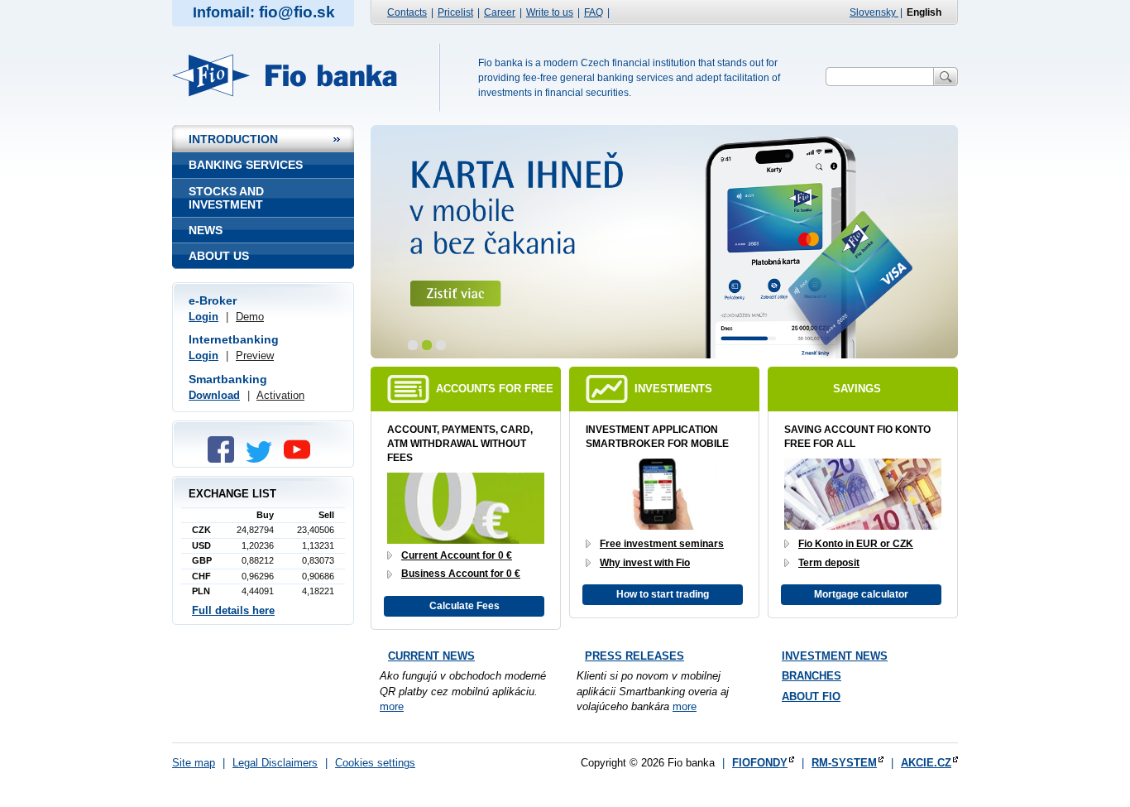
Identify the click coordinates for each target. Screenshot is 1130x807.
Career (499, 12)
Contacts (407, 12)
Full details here (233, 610)
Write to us (549, 12)
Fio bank (294, 75)
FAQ (593, 12)
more (392, 706)
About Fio (811, 696)
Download (214, 395)
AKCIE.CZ (926, 763)
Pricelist (455, 12)
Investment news (835, 656)
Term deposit (828, 563)
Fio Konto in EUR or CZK (855, 544)
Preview (255, 355)
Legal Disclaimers (275, 763)
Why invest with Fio (645, 563)
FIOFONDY (760, 763)
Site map (193, 763)
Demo (250, 316)
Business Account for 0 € (460, 573)
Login (203, 316)
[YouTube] (301, 459)
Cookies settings (375, 763)
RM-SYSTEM (844, 763)
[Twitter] (263, 459)
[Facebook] (225, 459)
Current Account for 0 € (456, 555)
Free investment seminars (662, 544)
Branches (811, 676)
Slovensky (874, 12)
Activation (280, 395)
